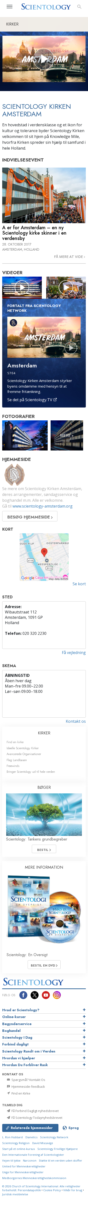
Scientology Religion (16, 1143)
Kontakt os (76, 721)
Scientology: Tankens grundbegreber (36, 839)
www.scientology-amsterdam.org (42, 506)
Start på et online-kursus (18, 1149)
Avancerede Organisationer (24, 754)
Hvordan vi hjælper (18, 1058)
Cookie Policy (52, 1190)
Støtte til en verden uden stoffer (60, 1160)
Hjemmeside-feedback (28, 1086)
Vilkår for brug (72, 1190)
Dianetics (31, 1137)
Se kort (79, 583)
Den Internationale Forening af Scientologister (33, 1154)
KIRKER (44, 733)
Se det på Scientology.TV (30, 399)
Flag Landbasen (17, 760)
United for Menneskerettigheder (23, 1166)
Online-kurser (14, 1016)
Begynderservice (17, 1023)
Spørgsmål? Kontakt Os (28, 1080)
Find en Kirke (20, 1093)
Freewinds (13, 766)
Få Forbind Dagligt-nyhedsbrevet (35, 1111)
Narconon (30, 1160)
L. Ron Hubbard (12, 1137)
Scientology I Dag (17, 1037)
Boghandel (11, 1030)
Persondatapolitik (29, 1190)
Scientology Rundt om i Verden (28, 1051)
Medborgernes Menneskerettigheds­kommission (34, 1178)
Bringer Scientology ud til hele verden (31, 771)
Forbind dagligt (15, 1044)
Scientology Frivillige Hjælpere (57, 1149)
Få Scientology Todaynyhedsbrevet (36, 1117)
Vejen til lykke (11, 1160)
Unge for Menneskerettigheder (23, 1172)
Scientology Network (54, 1137)
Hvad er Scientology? (20, 1010)
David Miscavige (42, 1143)
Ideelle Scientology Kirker (23, 748)
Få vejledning (74, 652)
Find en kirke (15, 742)
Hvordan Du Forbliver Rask (25, 1064)
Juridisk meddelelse (15, 1194)
